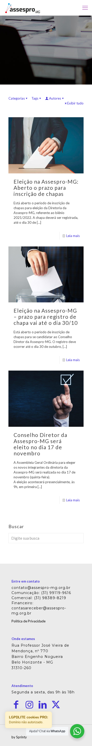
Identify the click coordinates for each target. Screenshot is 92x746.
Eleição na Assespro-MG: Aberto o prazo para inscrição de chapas (46, 187)
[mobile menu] (85, 7)
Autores (55, 98)
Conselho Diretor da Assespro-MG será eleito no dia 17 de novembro (40, 444)
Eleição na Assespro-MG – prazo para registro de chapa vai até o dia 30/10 (46, 316)
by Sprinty (19, 737)
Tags (34, 98)
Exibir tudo (75, 103)
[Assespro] (22, 7)
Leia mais (73, 236)
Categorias (16, 98)
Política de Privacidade (28, 621)
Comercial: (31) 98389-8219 (39, 598)
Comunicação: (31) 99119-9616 (41, 592)
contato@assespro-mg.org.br (41, 587)
